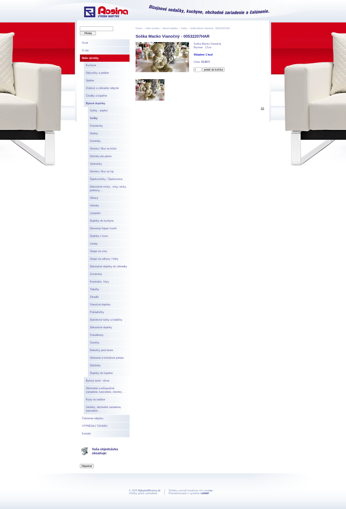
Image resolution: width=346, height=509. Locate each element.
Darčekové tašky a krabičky (106, 319)
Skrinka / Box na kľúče (103, 148)
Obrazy (94, 197)
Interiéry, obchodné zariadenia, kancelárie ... (103, 409)
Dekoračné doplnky (101, 327)
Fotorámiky (96, 125)
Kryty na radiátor (95, 399)
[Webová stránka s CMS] (204, 493)
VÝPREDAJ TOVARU (94, 425)
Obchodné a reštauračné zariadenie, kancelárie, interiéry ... (105, 390)
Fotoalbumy (97, 334)
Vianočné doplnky (100, 304)
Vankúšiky (96, 163)
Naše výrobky (90, 58)
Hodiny (94, 133)
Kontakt (86, 433)
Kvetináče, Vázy (99, 281)
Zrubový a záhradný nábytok (102, 88)
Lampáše (95, 213)
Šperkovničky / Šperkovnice (106, 179)
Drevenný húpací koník (103, 228)
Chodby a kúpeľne (96, 95)
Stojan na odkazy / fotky (104, 258)
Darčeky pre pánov (101, 156)
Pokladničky (97, 312)
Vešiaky (94, 205)
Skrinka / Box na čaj (102, 171)
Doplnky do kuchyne (102, 220)
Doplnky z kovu (99, 235)
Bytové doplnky (95, 103)
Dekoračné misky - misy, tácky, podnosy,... (108, 188)
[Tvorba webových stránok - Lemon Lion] (208, 490)
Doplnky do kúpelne (101, 373)
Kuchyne (91, 65)
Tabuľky (94, 289)
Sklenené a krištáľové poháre (107, 357)
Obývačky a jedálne (97, 72)
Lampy (94, 243)
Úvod (85, 42)
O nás (85, 50)
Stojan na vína (98, 251)
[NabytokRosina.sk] (106, 12)
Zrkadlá (94, 296)
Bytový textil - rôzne (97, 380)
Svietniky (95, 140)
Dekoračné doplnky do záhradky (108, 266)
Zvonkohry (96, 274)
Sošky (94, 118)
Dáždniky (95, 365)
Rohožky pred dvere (101, 350)
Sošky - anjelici (99, 110)
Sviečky (94, 342)
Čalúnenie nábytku (92, 418)
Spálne (90, 80)
